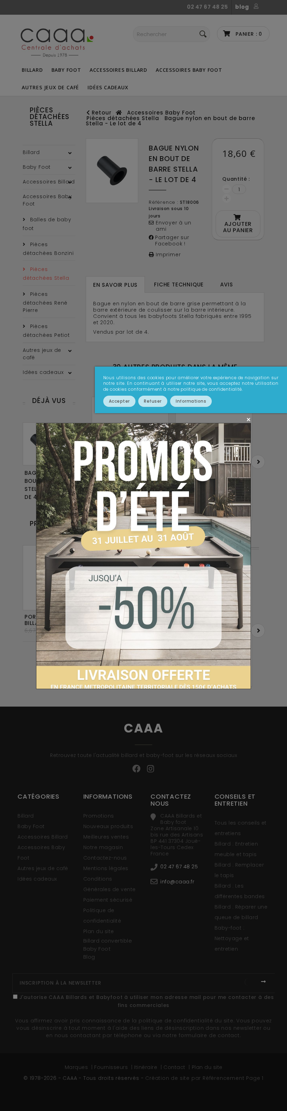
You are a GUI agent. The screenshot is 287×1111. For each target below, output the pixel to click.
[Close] (248, 419)
